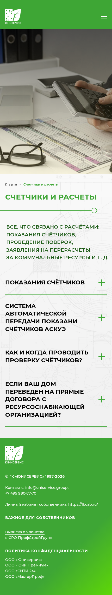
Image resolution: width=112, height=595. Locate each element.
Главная (11, 396)
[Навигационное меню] (104, 16)
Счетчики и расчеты (40, 396)
